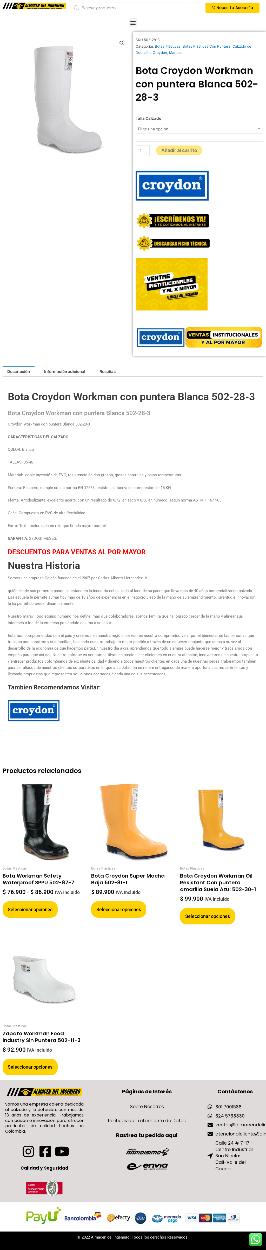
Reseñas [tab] (107, 371)
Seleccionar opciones (30, 909)
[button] (133, 22)
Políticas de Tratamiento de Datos (147, 1121)
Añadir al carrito (179, 150)
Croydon (160, 52)
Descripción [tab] (18, 371)
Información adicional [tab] (64, 371)
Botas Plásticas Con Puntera (206, 46)
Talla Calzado (148, 118)
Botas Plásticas (168, 46)
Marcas (175, 52)
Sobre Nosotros (147, 1106)
